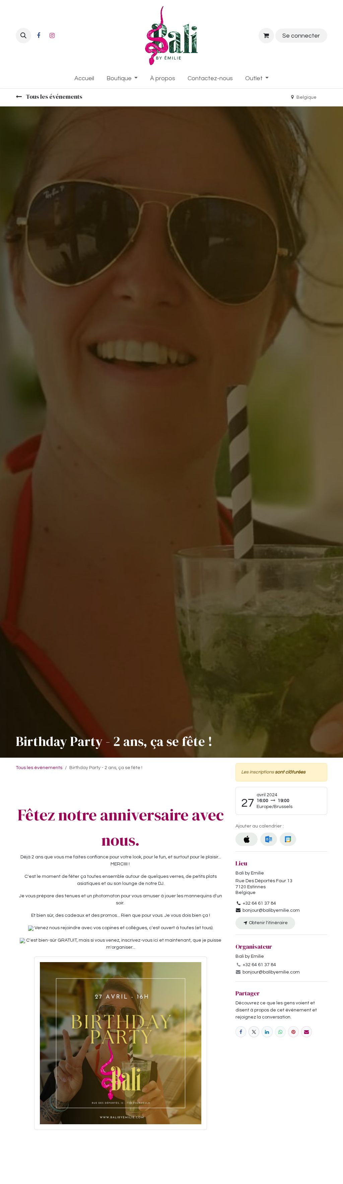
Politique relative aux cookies (43, 1173)
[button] (23, 35)
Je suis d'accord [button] (307, 1166)
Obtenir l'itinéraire (268, 922)
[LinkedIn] (267, 1031)
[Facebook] (38, 36)
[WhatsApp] (280, 1031)
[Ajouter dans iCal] (246, 839)
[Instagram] (52, 36)
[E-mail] (306, 1031)
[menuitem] (84, 78)
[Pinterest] (293, 1031)
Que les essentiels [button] (267, 1166)
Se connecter (301, 36)
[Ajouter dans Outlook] (268, 839)
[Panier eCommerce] (266, 35)
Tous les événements (53, 97)
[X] (254, 1031)
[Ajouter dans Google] (288, 839)
